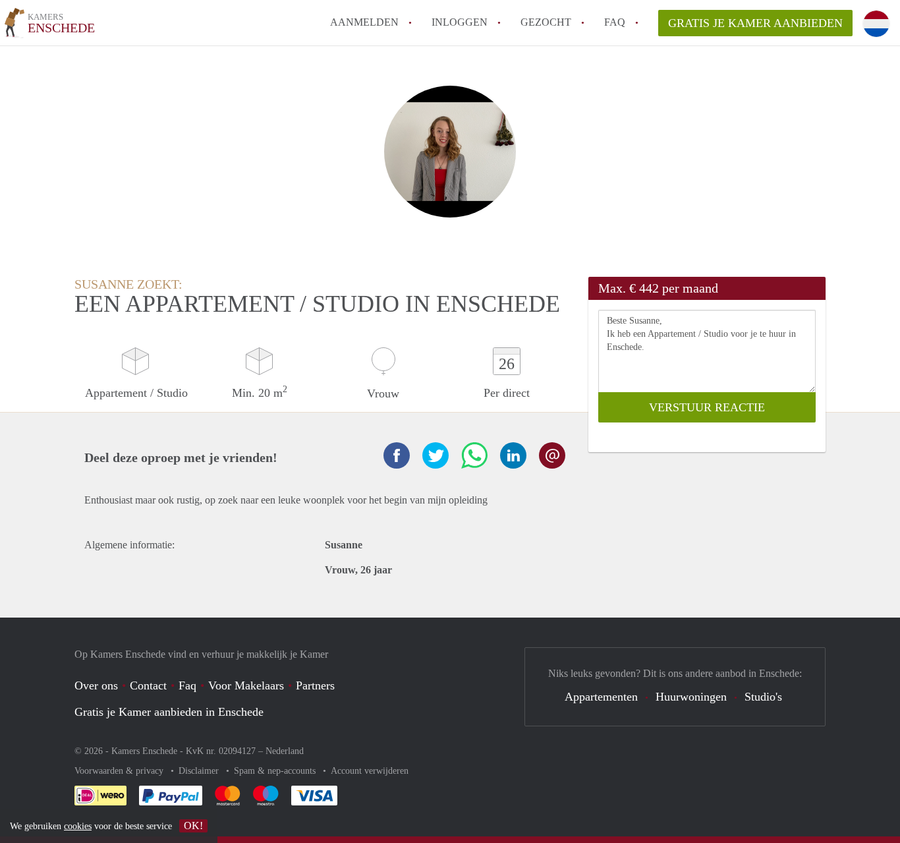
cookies (78, 826)
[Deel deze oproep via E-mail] (552, 455)
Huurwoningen (691, 696)
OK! (193, 825)
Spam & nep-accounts (276, 771)
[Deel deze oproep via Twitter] (435, 455)
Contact (148, 685)
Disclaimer (200, 771)
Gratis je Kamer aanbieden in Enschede (169, 711)
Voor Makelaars (246, 685)
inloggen (460, 22)
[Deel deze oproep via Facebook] (396, 455)
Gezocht (545, 22)
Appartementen (601, 696)
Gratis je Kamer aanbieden (755, 23)
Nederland (285, 751)
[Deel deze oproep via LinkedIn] (513, 455)
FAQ (614, 22)
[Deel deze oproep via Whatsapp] (474, 455)
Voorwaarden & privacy (120, 771)
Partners (315, 685)
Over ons (96, 685)
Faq (187, 685)
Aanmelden (364, 22)
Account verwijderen (369, 771)
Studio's (763, 696)
